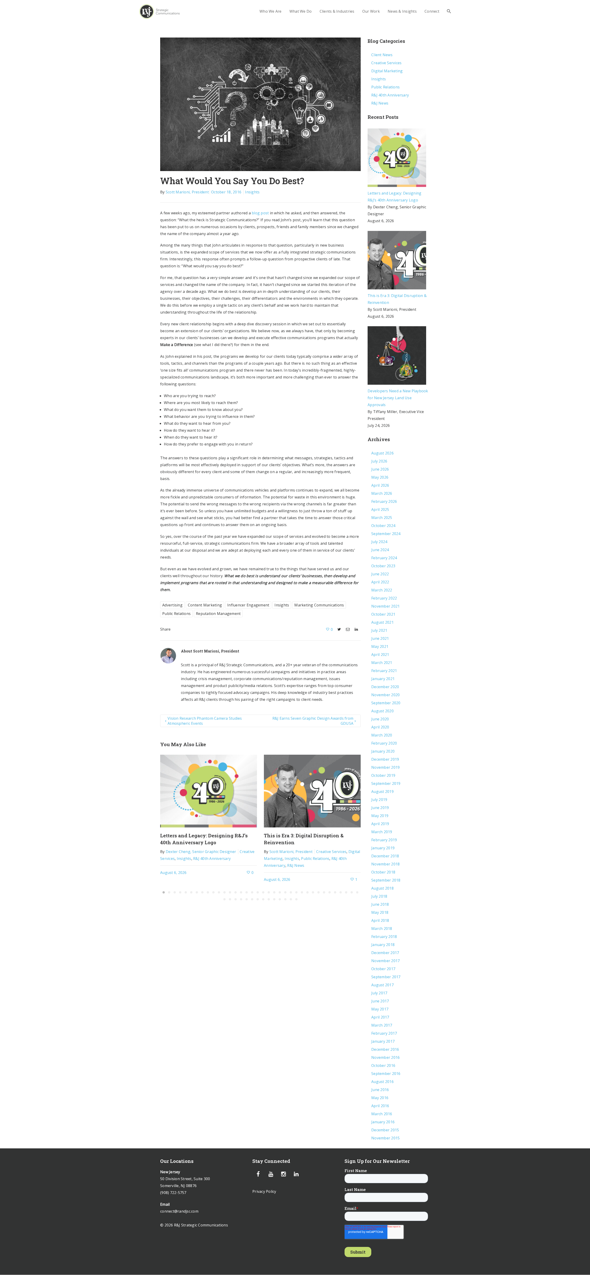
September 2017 (386, 976)
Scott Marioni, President (187, 192)
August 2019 (382, 791)
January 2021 (383, 678)
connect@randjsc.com (179, 1211)
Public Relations (176, 613)
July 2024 (379, 541)
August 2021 (382, 622)
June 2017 (380, 1001)
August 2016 (382, 1081)
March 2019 (381, 831)
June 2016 (380, 1089)
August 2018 (382, 888)
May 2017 (379, 1009)
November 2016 (385, 1057)
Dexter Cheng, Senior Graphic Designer (201, 851)
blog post (260, 212)
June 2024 (380, 549)
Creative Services (331, 851)
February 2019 (384, 839)
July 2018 (379, 896)
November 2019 (385, 767)
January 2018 (383, 944)
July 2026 (379, 461)
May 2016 (379, 1097)
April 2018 (380, 920)
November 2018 (385, 864)
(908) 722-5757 (173, 1192)
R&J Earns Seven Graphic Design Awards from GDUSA (312, 721)
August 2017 (382, 984)
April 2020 (380, 727)
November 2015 (385, 1138)
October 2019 (383, 775)
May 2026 (379, 477)
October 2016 (383, 1065)
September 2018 (386, 880)
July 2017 (379, 993)
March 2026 (381, 493)
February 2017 (384, 1033)
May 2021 (379, 646)
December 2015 (385, 1129)
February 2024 (384, 557)
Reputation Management (218, 613)
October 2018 (383, 872)
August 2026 (382, 453)
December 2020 (385, 686)
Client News (381, 54)
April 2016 (380, 1105)
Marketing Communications (319, 605)
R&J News (295, 865)
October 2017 (383, 968)
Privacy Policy (264, 1191)
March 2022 (381, 590)
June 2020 (380, 719)
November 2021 (385, 606)
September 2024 (386, 533)
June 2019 (380, 807)
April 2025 (380, 509)
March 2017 (381, 1025)
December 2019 (385, 759)
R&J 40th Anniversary (212, 858)
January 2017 (383, 1041)
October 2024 (383, 525)
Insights (252, 192)
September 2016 (386, 1073)
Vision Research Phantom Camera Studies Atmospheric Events (205, 721)
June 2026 (380, 469)
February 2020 (384, 743)
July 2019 (379, 799)
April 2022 (380, 582)
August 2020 (382, 710)
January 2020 (383, 751)
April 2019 (380, 823)
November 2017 (385, 960)
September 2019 (386, 783)
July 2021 (379, 630)
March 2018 (381, 928)
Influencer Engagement (248, 605)
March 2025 (381, 517)
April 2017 (380, 1017)
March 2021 (381, 662)
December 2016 (385, 1049)
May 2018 (379, 912)
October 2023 (383, 565)
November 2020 (385, 694)
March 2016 (381, 1113)
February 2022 (384, 598)
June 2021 (380, 638)
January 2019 (383, 847)
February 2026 (384, 501)
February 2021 (384, 670)
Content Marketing (205, 605)
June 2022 (380, 573)
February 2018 (384, 936)
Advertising (172, 605)
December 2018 (385, 856)
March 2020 (381, 735)
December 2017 (385, 952)
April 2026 (380, 485)
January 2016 (383, 1121)
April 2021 (380, 654)
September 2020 (386, 702)
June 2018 (380, 904)
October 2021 (383, 614)
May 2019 (379, 815)
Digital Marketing (387, 70)
